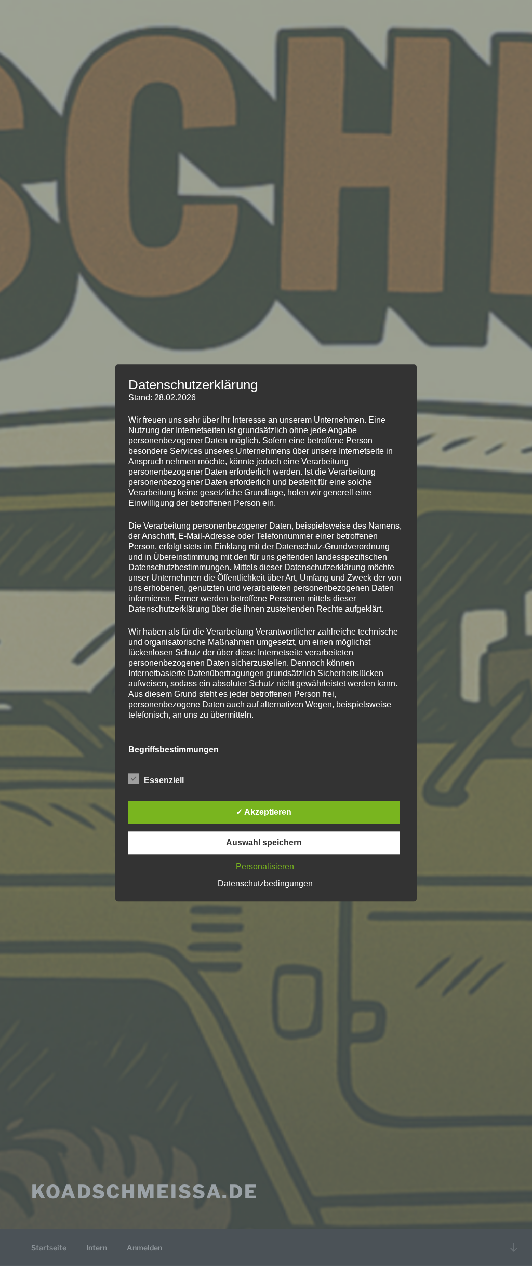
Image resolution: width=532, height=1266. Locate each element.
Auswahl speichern (264, 843)
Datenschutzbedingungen (265, 884)
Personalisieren (265, 867)
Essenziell (164, 780)
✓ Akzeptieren (263, 812)
